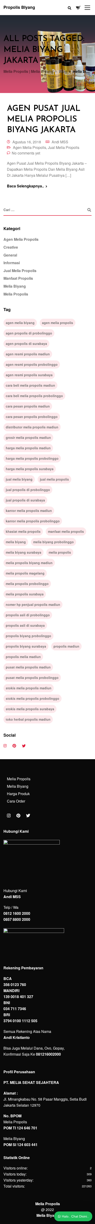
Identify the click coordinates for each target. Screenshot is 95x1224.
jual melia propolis (54, 479)
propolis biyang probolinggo (28, 635)
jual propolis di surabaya (25, 500)
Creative (10, 247)
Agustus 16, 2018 (26, 142)
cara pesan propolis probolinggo (32, 416)
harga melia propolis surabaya (29, 468)
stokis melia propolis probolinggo (32, 698)
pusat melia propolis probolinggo (32, 677)
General (10, 255)
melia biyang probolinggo (53, 542)
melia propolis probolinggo (27, 583)
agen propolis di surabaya (26, 343)
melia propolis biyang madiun (29, 562)
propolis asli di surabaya (25, 625)
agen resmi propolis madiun (28, 354)
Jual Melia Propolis (63, 147)
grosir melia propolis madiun (28, 437)
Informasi (11, 262)
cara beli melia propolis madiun (30, 385)
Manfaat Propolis (18, 278)
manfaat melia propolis (66, 531)
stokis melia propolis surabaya (30, 709)
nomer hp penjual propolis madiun (33, 604)
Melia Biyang (14, 286)
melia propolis (60, 552)
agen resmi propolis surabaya (29, 375)
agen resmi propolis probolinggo (32, 364)
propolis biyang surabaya (26, 646)
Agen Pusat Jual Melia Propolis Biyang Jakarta (43, 119)
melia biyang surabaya (23, 552)
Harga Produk (18, 793)
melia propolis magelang (25, 573)
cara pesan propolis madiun (28, 406)
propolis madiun (66, 646)
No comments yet (26, 153)
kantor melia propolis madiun (29, 510)
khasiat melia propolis (23, 531)
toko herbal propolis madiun (28, 719)
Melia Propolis (15, 294)
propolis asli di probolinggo (28, 615)
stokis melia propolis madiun (28, 688)
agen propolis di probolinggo (29, 333)
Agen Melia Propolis (29, 147)
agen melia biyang (20, 322)
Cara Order (16, 801)
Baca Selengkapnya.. (25, 186)
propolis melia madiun (23, 656)
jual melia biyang (19, 479)
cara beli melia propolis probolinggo (34, 395)
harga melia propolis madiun (28, 448)
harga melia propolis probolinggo (32, 458)
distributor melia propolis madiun (32, 427)
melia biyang (16, 542)
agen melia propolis (57, 322)
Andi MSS (60, 142)
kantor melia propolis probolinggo (33, 521)
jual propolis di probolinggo (28, 489)
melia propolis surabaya (25, 594)
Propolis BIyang (19, 7)
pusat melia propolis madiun (28, 667)
